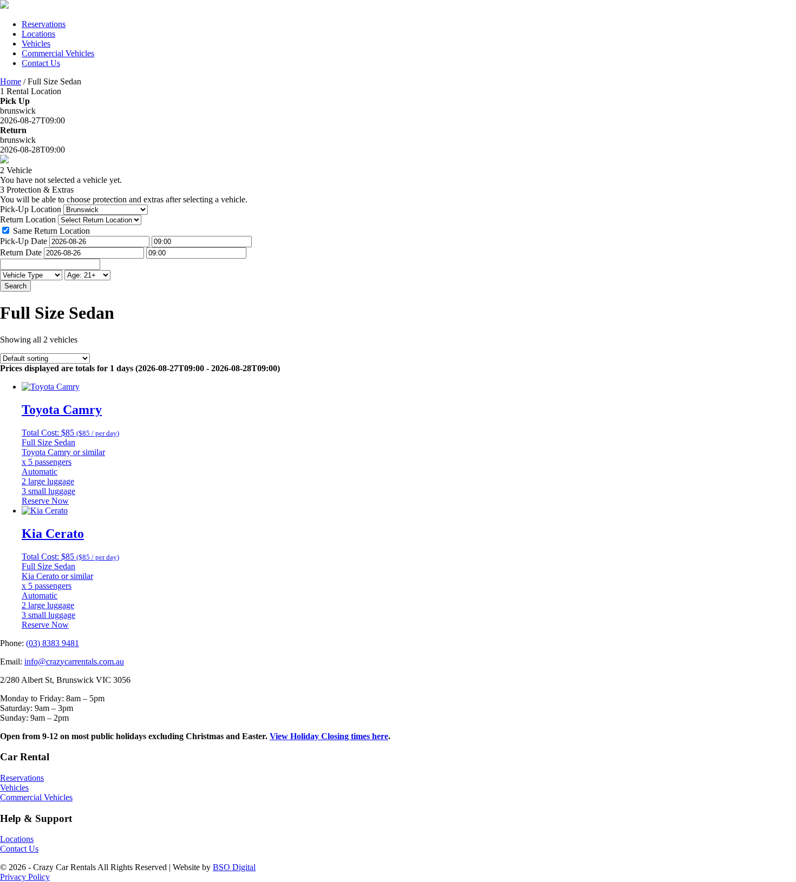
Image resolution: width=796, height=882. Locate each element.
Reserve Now (45, 500)
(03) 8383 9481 (52, 643)
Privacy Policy (25, 876)
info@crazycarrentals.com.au (74, 661)
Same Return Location (51, 230)
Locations (38, 33)
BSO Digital (234, 867)
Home (10, 81)
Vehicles (36, 43)
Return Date (21, 252)
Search (15, 286)
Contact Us (41, 63)
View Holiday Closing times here (329, 736)
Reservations (44, 24)
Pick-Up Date (23, 241)
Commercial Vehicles (58, 53)
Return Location (28, 219)
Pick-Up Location (30, 209)
